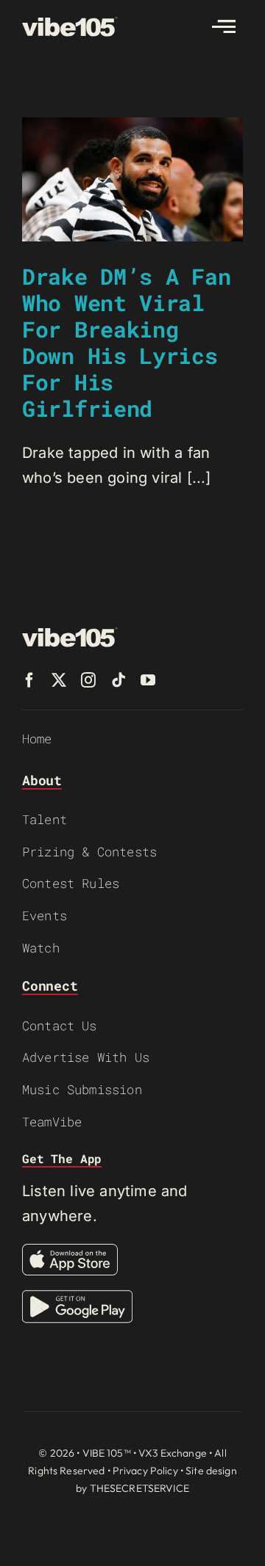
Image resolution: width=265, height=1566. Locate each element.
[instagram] (88, 680)
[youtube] (148, 680)
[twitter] (59, 680)
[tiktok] (118, 680)
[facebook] (29, 680)
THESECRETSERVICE (139, 1488)
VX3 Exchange (172, 1453)
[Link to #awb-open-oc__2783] (224, 26)
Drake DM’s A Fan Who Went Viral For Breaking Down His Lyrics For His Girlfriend (126, 342)
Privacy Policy (145, 1470)
